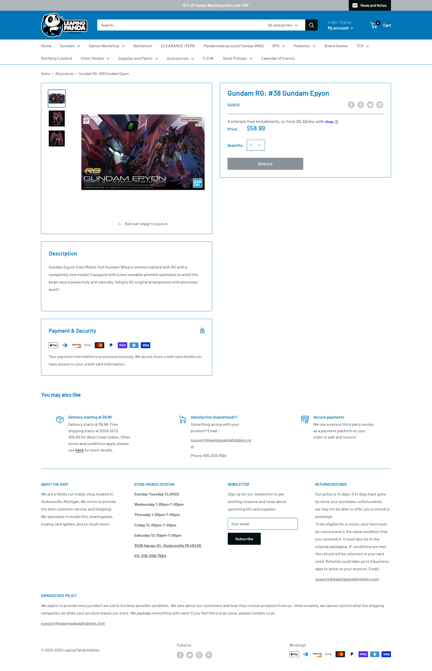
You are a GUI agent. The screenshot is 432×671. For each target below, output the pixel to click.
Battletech (143, 45)
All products (64, 74)
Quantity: (236, 145)
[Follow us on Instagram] (199, 654)
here (80, 450)
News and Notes (373, 5)
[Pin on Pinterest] (360, 104)
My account (338, 27)
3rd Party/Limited (56, 58)
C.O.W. (208, 58)
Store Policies (235, 58)
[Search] (311, 25)
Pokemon (302, 45)
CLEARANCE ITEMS (178, 45)
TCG (360, 45)
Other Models (92, 58)
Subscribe (244, 538)
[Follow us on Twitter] (189, 654)
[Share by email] (379, 104)
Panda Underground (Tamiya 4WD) (234, 45)
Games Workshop (104, 45)
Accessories (177, 58)
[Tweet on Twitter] (370, 104)
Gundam (67, 45)
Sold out (265, 163)
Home (46, 45)
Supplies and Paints (135, 58)
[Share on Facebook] (351, 104)
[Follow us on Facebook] (180, 654)
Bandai (234, 104)
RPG (276, 45)
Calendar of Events (278, 58)
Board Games (336, 45)
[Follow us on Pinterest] (208, 654)
